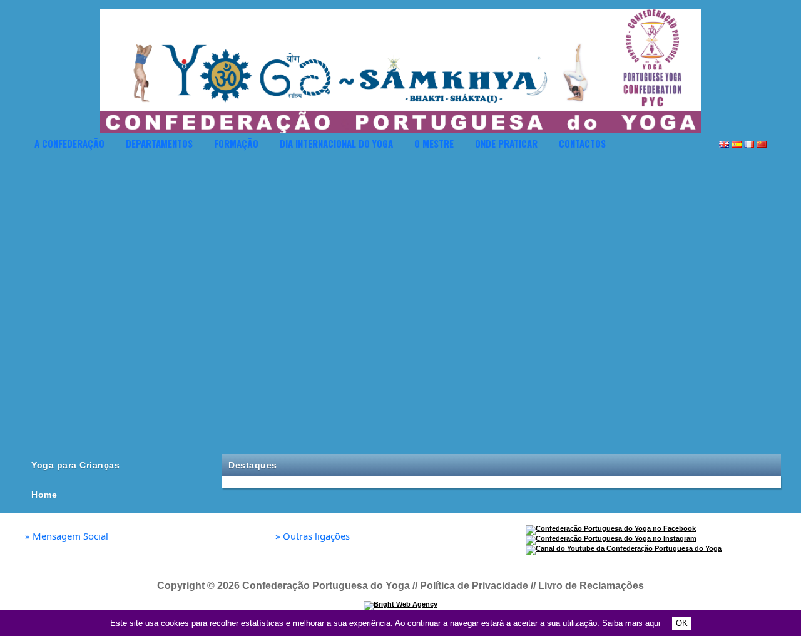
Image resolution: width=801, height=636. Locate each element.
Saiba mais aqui (631, 623)
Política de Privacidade (474, 585)
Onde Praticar (506, 143)
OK (682, 623)
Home (44, 495)
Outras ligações (312, 536)
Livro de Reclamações (591, 585)
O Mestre (434, 143)
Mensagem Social (66, 536)
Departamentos (159, 143)
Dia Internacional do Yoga (336, 143)
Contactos (582, 143)
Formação (236, 143)
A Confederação (69, 143)
